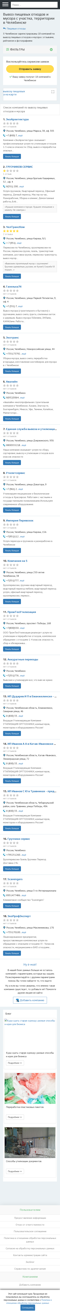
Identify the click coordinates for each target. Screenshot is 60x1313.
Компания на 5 (17, 560)
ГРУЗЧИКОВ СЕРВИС (19, 166)
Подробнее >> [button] (15, 1063)
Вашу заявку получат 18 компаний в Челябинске (31, 78)
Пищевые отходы (16, 28)
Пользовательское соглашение (30, 1231)
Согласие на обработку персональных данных (30, 1248)
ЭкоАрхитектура (17, 119)
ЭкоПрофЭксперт (19, 916)
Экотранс (12, 337)
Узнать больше (12, 156)
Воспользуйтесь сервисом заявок (27, 61)
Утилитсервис (15, 472)
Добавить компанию (32, 1000)
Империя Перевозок (19, 520)
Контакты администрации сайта (30, 1255)
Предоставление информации (30, 1217)
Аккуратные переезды (23, 659)
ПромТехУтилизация (22, 612)
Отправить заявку (30, 69)
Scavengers (15, 879)
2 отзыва (8, 234)
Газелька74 (13, 286)
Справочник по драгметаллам (30, 1268)
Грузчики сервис (19, 838)
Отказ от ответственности (30, 1224)
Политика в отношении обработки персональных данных (30, 1239)
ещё (20, 135)
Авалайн (12, 381)
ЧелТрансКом (15, 227)
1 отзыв (7, 173)
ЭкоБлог (30, 1261)
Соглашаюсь (28, 1307)
